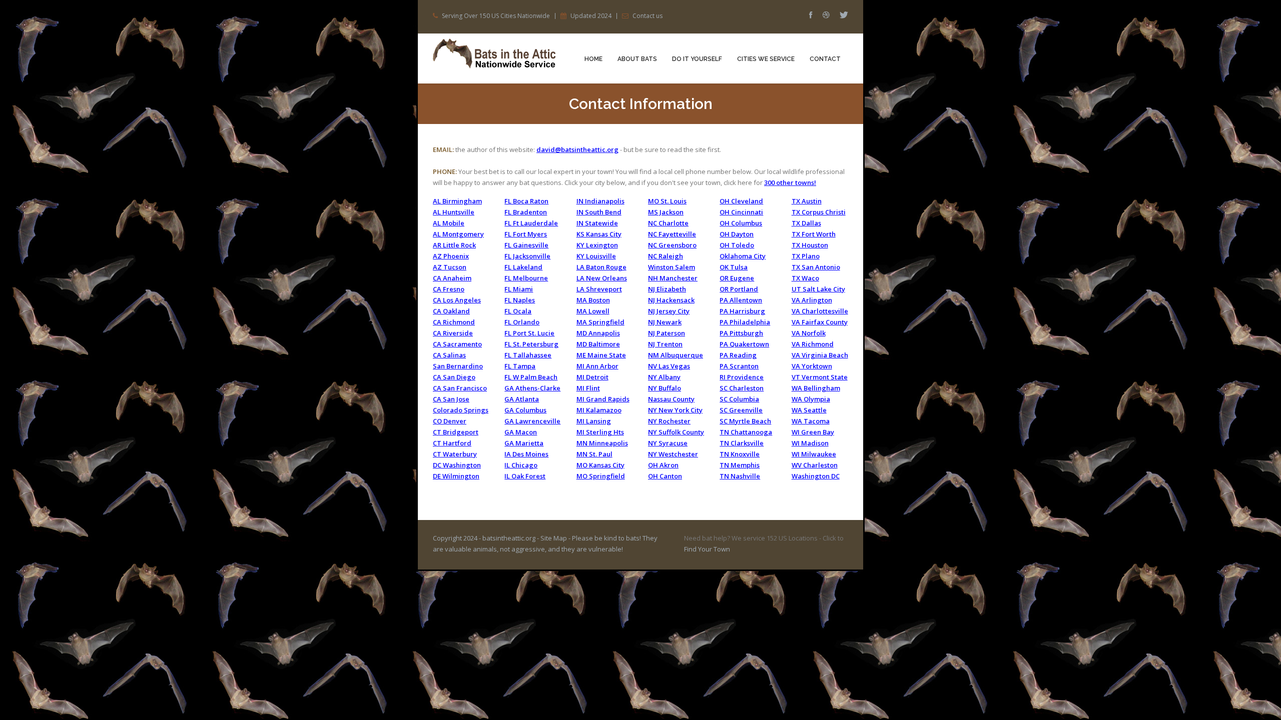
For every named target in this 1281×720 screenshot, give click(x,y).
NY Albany (664, 377)
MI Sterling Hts (600, 432)
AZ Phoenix (451, 256)
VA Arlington (812, 300)
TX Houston (810, 245)
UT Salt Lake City (818, 289)
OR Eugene (737, 278)
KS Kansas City (598, 234)
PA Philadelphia (745, 322)
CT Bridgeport (455, 432)
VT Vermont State (820, 377)
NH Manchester (673, 278)
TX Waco (805, 278)
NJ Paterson (666, 333)
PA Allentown (741, 300)
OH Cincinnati (741, 212)
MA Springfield (600, 322)
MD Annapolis (598, 333)
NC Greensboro (672, 245)
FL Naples (519, 300)
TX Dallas (806, 223)
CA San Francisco (460, 388)
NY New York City (675, 410)
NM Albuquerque (675, 355)
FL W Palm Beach (530, 377)
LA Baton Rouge (601, 267)
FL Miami (518, 289)
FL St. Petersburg (531, 344)
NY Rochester (669, 421)
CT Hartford (452, 443)
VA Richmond (813, 344)
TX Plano (806, 256)
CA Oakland (451, 311)
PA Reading (738, 355)
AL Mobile (448, 223)
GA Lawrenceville (532, 421)
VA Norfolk (809, 333)
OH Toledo (737, 245)
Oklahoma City (743, 256)
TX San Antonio (816, 267)
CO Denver (449, 421)
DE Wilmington (456, 476)
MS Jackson (666, 212)
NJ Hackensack (671, 300)
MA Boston (593, 300)
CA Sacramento (457, 344)
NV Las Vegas (669, 366)
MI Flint (588, 388)
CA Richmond (454, 322)
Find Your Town (707, 549)
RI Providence (742, 377)
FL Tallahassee (527, 355)
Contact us (647, 16)
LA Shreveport (599, 289)
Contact (825, 59)
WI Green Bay (813, 432)
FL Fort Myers (525, 234)
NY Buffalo (664, 388)
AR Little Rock (454, 245)
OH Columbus (741, 223)
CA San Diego (454, 377)
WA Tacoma (811, 421)
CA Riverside (453, 333)
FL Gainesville (526, 245)
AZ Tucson (449, 267)
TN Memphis (740, 465)
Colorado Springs (460, 410)
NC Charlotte (668, 223)
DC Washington (457, 465)
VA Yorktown (812, 366)
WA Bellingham (816, 388)
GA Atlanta (521, 399)
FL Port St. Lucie (529, 333)
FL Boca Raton (526, 201)
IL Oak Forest (524, 476)
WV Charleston (815, 465)
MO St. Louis (667, 201)
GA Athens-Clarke (532, 388)
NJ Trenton (665, 344)
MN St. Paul (594, 454)
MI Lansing (593, 421)
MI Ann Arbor (597, 366)
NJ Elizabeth (667, 289)
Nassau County (671, 399)
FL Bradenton (525, 212)
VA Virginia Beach (820, 355)
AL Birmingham (457, 201)
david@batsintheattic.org (577, 149)
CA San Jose (451, 399)
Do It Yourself (697, 59)
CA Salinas (449, 355)
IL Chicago (520, 465)
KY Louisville (596, 256)
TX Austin (807, 201)
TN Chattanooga (746, 432)
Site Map (553, 538)
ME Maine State (601, 355)
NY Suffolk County (676, 432)
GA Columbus (525, 410)
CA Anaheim (452, 278)
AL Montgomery (458, 234)
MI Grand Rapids (602, 399)
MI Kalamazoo (598, 410)
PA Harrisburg (742, 311)
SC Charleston (742, 388)
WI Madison (810, 443)
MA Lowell (592, 311)
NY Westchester (673, 454)
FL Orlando (521, 322)
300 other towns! (790, 182)
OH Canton (665, 476)
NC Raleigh (665, 256)
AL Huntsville (453, 212)
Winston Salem (671, 267)
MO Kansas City (600, 465)
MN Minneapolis (602, 443)
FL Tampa (519, 366)
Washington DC (816, 476)
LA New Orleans (601, 278)
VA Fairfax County (820, 322)
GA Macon (520, 432)
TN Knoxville (740, 454)
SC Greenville (741, 410)
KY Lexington (597, 245)
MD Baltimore (598, 344)
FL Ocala (517, 311)
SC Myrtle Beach (745, 421)
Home (593, 59)
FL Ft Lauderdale (531, 223)
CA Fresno (448, 289)
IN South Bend (598, 212)
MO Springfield (600, 476)
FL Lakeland (523, 267)
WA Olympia (811, 399)
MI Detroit (592, 377)
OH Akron (663, 465)
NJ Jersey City (669, 311)
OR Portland (739, 289)
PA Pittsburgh (741, 333)
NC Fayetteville (672, 234)
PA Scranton (739, 366)
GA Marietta (523, 443)
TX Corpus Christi (819, 212)
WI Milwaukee (814, 454)
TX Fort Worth (814, 234)
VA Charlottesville (820, 311)
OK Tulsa (734, 267)
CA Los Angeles (457, 300)
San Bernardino (458, 366)
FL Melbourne (526, 278)
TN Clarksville (742, 443)
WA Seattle (809, 410)
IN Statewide (597, 223)
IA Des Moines (526, 454)
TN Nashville (740, 476)
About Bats (637, 59)
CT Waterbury (455, 454)
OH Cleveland (741, 201)
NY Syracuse (668, 443)
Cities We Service (766, 59)
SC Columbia (739, 399)
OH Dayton (737, 234)
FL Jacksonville (527, 256)
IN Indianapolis (600, 201)
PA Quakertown (744, 344)
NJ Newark (665, 322)
